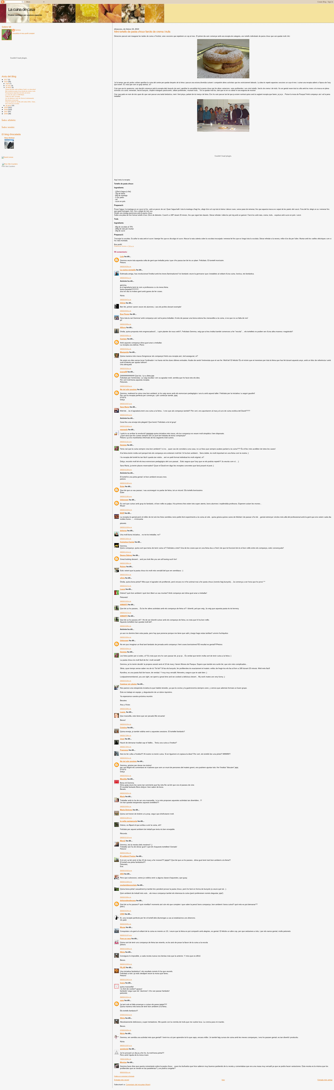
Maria (122, 796)
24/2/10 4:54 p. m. (125, 637)
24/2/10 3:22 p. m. (125, 601)
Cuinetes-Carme (127, 542)
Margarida (124, 352)
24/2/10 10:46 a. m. (126, 426)
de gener (9, 105)
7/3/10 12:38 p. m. (125, 1059)
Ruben (123, 566)
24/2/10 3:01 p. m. (125, 574)
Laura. (123, 712)
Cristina (123, 727)
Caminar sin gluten (128, 684)
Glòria (122, 303)
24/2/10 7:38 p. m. (125, 735)
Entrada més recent (121, 1080)
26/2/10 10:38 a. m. (126, 948)
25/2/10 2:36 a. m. (125, 853)
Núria (122, 1033)
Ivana (122, 983)
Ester (122, 486)
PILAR (123, 967)
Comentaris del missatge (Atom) (138, 1085)
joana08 (123, 372)
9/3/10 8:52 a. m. (125, 1072)
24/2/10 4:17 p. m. (125, 612)
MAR (122, 513)
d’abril (8, 83)
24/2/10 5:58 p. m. (125, 708)
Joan (122, 739)
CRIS (122, 914)
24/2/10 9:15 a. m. (125, 349)
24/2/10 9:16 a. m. (125, 368)
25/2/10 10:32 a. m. (126, 870)
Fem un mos (125, 938)
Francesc (124, 750)
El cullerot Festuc (128, 856)
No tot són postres (128, 389)
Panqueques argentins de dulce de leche (17, 93)
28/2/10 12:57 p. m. (126, 1045)
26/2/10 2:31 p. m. (125, 997)
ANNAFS (124, 604)
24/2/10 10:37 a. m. (126, 403)
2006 (6, 114)
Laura (122, 589)
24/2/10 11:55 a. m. (126, 496)
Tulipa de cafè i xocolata (12, 96)
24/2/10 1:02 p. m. (125, 538)
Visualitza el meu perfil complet (23, 33)
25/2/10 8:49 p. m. (125, 924)
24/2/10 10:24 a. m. (126, 386)
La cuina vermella (128, 270)
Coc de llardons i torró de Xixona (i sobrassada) (19, 98)
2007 (6, 111)
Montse (123, 1062)
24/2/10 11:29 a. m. (126, 469)
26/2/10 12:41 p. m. (126, 979)
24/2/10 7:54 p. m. (125, 747)
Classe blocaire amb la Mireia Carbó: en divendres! (20, 89)
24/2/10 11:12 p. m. (126, 837)
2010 (6, 81)
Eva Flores (124, 314)
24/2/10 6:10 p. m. (125, 724)
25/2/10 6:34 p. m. (125, 910)
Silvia (122, 952)
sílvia (122, 578)
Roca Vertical (9, 138)
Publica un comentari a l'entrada (124, 1076)
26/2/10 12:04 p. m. (126, 964)
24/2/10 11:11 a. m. (126, 441)
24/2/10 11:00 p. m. (126, 818)
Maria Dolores (126, 810)
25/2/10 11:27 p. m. (126, 935)
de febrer (9, 87)
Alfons (123, 327)
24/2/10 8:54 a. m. (125, 311)
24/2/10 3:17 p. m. (125, 586)
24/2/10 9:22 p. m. (125, 793)
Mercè (122, 841)
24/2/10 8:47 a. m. (125, 299)
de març (8, 85)
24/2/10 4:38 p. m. (125, 626)
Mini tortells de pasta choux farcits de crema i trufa (20, 91)
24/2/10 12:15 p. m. (126, 510)
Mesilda (123, 779)
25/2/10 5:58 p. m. (125, 897)
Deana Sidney (126, 555)
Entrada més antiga (325, 1080)
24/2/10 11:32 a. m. (126, 483)
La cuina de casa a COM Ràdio (14, 94)
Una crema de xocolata (12, 103)
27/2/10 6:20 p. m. (125, 1030)
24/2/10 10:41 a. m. (126, 415)
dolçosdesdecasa (128, 900)
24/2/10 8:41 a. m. (125, 278)
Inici (223, 1080)
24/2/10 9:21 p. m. (125, 775)
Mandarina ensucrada (11, 100)
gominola (124, 1049)
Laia (122, 256)
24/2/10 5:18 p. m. (125, 681)
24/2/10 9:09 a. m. (125, 324)
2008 (6, 109)
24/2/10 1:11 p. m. (125, 552)
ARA (122, 874)
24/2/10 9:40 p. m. (125, 806)
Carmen (123, 339)
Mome (122, 927)
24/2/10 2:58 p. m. (125, 563)
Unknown (124, 500)
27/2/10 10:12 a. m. (126, 1014)
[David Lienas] (7, 157)
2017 (6, 79)
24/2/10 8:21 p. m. (125, 758)
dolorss (123, 531)
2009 (6, 107)
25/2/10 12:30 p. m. (126, 882)
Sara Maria (124, 407)
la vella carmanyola (128, 821)
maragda (124, 429)
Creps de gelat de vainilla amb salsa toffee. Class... (20, 101)
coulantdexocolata (128, 885)
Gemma (123, 445)
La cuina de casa (21, 9)
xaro (122, 1000)
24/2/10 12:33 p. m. (126, 527)
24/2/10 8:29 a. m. (125, 266)
